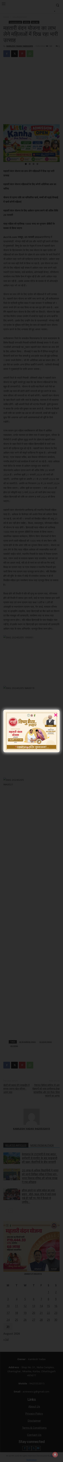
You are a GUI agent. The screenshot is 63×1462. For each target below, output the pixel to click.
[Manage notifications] (55, 1454)
